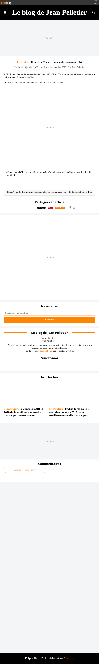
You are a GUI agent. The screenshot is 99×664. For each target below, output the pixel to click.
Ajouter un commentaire (25, 470)
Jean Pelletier (46, 351)
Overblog (69, 658)
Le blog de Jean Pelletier (49, 12)
